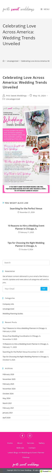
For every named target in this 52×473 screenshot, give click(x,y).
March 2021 (7, 403)
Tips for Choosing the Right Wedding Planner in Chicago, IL (26, 244)
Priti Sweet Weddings (16, 95)
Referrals (20, 448)
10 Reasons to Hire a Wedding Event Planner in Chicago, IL (26, 227)
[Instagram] (29, 435)
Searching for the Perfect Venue (26, 208)
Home (10, 443)
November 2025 (9, 379)
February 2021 (8, 408)
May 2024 (6, 398)
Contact (32, 448)
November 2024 (9, 388)
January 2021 (8, 412)
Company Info (8, 304)
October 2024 (8, 393)
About (20, 443)
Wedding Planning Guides (13, 313)
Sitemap (25, 457)
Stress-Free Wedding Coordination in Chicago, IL (22, 336)
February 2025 (8, 384)
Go (44, 289)
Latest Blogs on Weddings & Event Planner (26, 452)
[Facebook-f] (22, 435)
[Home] (3, 61)
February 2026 (8, 374)
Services (30, 443)
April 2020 (6, 417)
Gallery (42, 443)
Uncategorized (13, 99)
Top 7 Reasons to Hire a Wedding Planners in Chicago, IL (25, 328)
